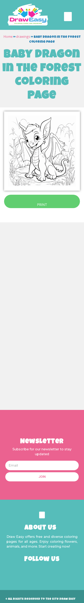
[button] (68, 16)
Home (8, 36)
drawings (23, 36)
